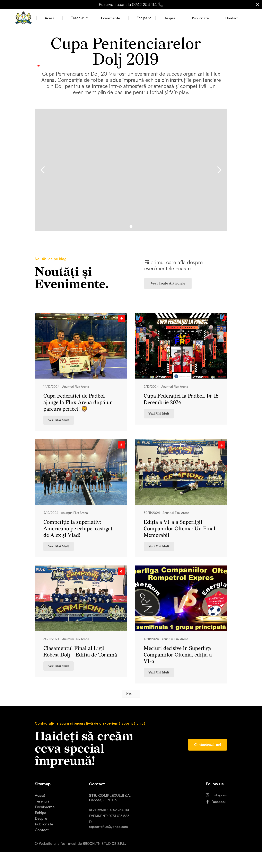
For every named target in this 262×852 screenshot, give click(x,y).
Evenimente (110, 18)
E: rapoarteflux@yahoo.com (108, 824)
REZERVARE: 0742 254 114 (109, 810)
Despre (169, 18)
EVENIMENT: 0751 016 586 (109, 816)
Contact (231, 18)
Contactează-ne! (207, 745)
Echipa (40, 812)
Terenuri (42, 801)
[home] (23, 18)
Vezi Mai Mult (58, 420)
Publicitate (200, 18)
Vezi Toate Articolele (168, 283)
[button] (77, 18)
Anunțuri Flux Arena (75, 387)
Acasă (49, 18)
